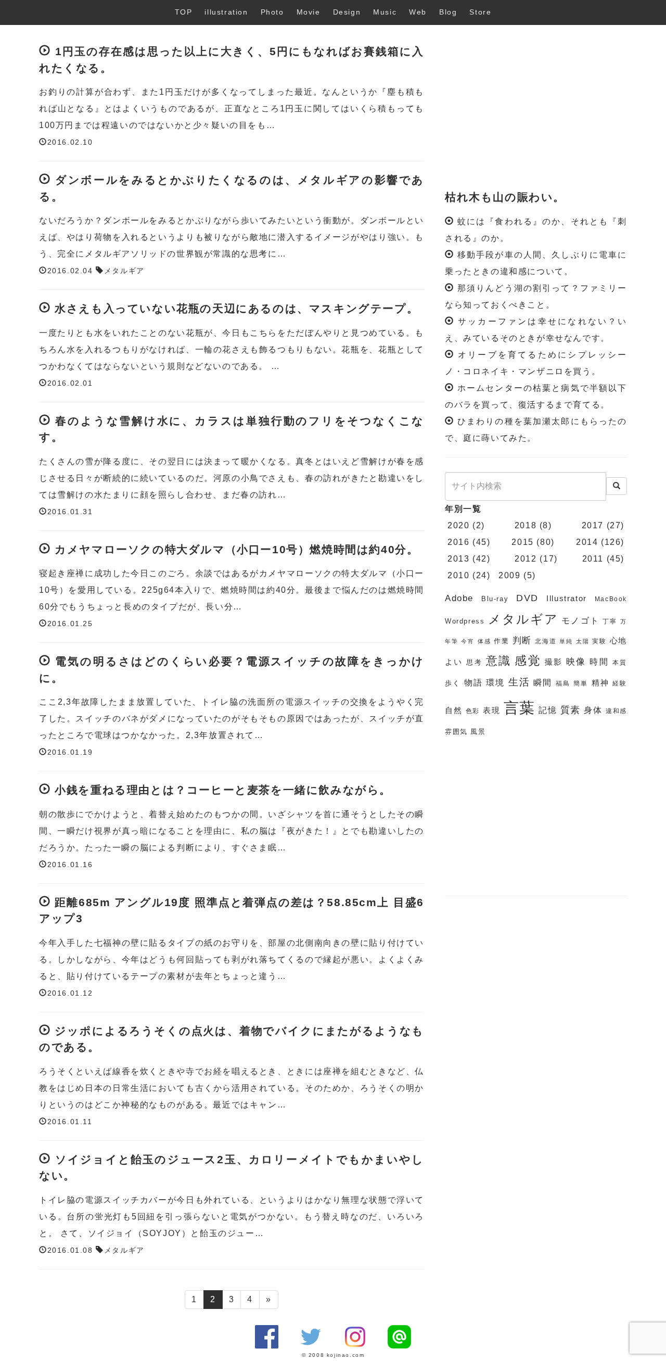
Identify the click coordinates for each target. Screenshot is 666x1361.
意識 (498, 660)
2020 (458, 525)
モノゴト (580, 620)
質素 (570, 710)
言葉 (520, 707)
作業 (501, 641)
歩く (452, 683)
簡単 (580, 683)
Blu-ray (494, 599)
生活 (519, 682)
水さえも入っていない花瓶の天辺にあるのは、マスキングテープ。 (236, 308)
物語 (473, 682)
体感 (484, 641)
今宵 (468, 641)
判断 (522, 640)
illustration (226, 12)
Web (418, 12)
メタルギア (124, 271)
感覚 (528, 660)
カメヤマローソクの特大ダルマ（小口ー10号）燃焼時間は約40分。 (236, 549)
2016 (458, 542)
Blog (448, 12)
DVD (527, 598)
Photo (272, 12)
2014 (587, 542)
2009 (509, 575)
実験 (599, 641)
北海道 (545, 641)
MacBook (611, 599)
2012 (525, 558)
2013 (458, 558)
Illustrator (566, 598)
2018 (525, 525)
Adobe (459, 598)
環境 (495, 682)
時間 (599, 661)
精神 (600, 683)
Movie (309, 12)
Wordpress (464, 621)
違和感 (616, 711)
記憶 (548, 710)
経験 (619, 683)
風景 (477, 731)
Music (384, 12)
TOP (184, 12)
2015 (522, 542)
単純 (566, 641)
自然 (454, 710)
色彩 (473, 711)
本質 (619, 662)
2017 (593, 525)
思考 (474, 662)
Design (347, 12)
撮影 (554, 662)
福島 (563, 683)
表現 (492, 710)
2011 (593, 558)
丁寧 (610, 621)
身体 (593, 710)
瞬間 (542, 682)
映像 (576, 662)
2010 (458, 575)
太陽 (583, 641)
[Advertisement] (536, 108)
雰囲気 (456, 731)
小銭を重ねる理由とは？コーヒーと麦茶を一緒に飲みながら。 (223, 790)
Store (480, 12)
